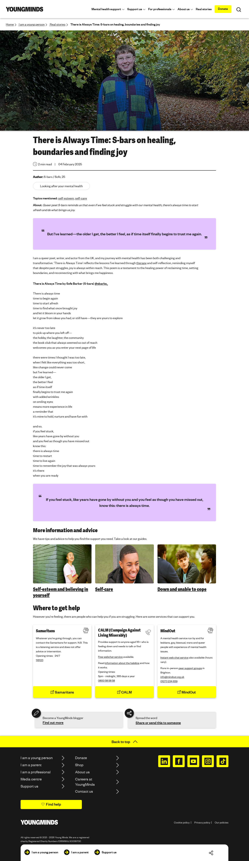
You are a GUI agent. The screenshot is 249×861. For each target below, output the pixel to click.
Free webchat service (110, 656)
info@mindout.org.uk (172, 676)
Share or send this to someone (158, 722)
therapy (141, 263)
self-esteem (66, 198)
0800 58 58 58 (106, 680)
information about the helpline (122, 663)
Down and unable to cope (182, 589)
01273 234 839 (169, 681)
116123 (39, 660)
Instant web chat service (174, 657)
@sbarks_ (101, 283)
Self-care (104, 589)
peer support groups (190, 668)
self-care (81, 198)
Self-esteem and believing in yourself (60, 592)
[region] (124, 571)
